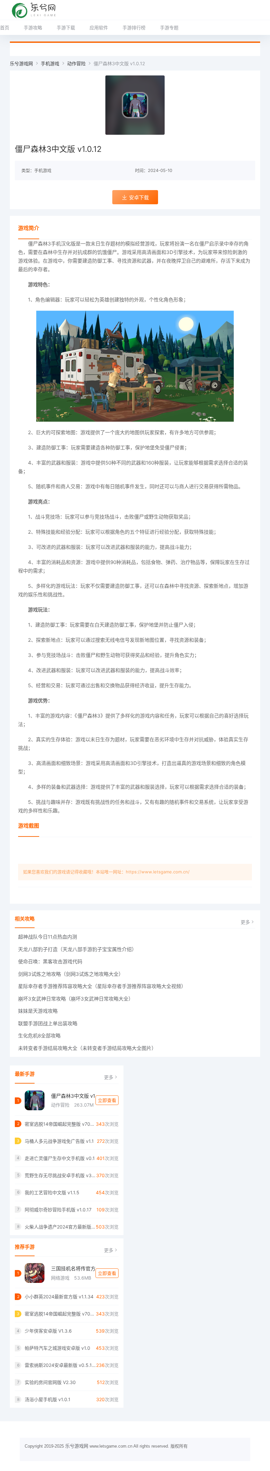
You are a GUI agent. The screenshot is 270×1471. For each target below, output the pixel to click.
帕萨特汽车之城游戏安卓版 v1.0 (57, 1348)
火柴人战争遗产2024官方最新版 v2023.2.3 (60, 1227)
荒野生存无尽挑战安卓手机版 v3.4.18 (60, 1175)
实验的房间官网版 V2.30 (50, 1382)
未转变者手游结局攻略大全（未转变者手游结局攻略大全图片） (87, 1048)
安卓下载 (139, 197)
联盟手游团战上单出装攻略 (47, 1023)
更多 (245, 922)
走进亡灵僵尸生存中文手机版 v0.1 (60, 1158)
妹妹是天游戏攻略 (38, 1011)
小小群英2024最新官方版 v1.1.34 (59, 1296)
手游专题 (169, 27)
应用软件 (99, 27)
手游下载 (66, 27)
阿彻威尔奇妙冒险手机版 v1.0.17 (58, 1209)
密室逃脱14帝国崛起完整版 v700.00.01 (60, 1124)
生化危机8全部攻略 (39, 1036)
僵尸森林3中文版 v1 (73, 1096)
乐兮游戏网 (21, 63)
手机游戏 (50, 63)
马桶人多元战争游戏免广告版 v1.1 (59, 1141)
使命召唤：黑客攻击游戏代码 (50, 961)
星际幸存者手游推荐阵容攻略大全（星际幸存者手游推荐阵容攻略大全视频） (102, 986)
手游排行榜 (134, 27)
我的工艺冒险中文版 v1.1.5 (52, 1192)
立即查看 (107, 1100)
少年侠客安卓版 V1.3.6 (48, 1331)
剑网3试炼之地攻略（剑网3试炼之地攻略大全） (70, 974)
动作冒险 (76, 63)
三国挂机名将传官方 (73, 1268)
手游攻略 (33, 27)
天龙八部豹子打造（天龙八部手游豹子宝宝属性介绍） (77, 949)
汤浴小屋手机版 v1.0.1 (47, 1399)
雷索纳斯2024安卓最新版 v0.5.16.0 (60, 1365)
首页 (4, 27)
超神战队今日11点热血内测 (47, 937)
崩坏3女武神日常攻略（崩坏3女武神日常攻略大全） (75, 999)
